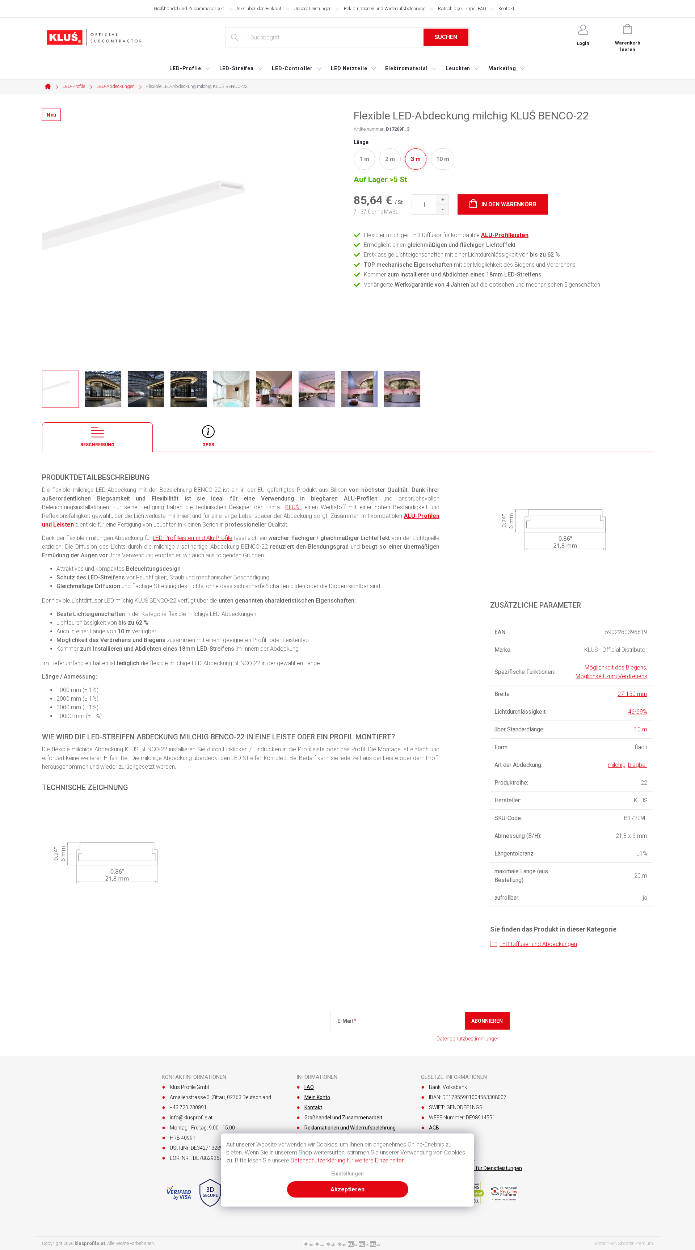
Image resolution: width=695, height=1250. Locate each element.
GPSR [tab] (208, 444)
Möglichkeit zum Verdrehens (611, 676)
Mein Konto (317, 1097)
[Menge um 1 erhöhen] (442, 199)
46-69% (637, 711)
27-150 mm (632, 694)
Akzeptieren (347, 1189)
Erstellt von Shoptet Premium (624, 1243)
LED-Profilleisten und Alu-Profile (192, 538)
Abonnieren (487, 1021)
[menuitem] (190, 68)
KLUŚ (292, 507)
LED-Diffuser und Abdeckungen (538, 944)
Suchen (445, 37)
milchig (617, 764)
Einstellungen (347, 1174)
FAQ (309, 1087)
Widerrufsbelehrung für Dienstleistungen (475, 1168)
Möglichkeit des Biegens (615, 667)
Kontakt (506, 8)
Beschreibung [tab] (97, 444)
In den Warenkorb (508, 204)
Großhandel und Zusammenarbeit (189, 8)
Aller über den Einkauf (258, 8)
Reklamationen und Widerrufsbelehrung (385, 8)
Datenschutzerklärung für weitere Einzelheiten (348, 1160)
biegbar (637, 764)
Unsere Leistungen (313, 8)
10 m (640, 729)
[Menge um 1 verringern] (442, 209)
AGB (434, 1128)
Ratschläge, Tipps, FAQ (462, 8)
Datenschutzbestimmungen (468, 1039)
